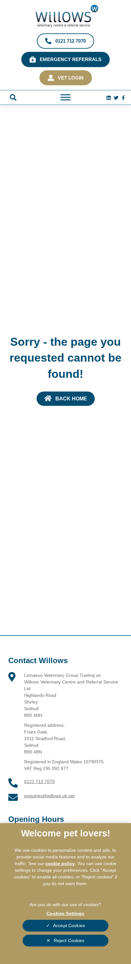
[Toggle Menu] (65, 97)
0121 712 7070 (39, 781)
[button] (13, 97)
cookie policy (60, 863)
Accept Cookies (69, 925)
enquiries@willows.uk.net (49, 795)
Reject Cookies (69, 940)
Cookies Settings (65, 913)
